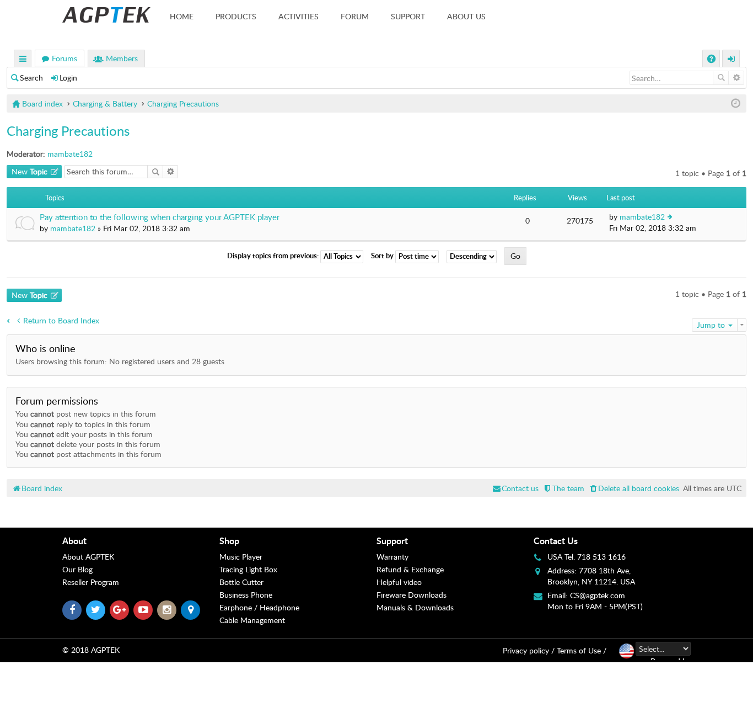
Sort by (383, 255)
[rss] (190, 610)
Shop (229, 540)
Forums (64, 58)
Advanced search (736, 77)
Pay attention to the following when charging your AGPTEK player (159, 217)
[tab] (140, 541)
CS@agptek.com (597, 595)
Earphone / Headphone (259, 607)
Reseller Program (90, 582)
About (74, 540)
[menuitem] (633, 488)
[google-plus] (119, 610)
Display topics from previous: (273, 255)
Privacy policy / (529, 650)
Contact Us (556, 540)
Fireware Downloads (411, 594)
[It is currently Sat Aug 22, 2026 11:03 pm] (735, 103)
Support (408, 16)
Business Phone (245, 594)
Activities (298, 16)
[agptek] (106, 15)
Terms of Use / (581, 650)
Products (236, 16)
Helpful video (399, 582)
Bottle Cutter (241, 582)
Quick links (23, 60)
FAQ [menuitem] (712, 60)
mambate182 (70, 153)
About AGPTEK (88, 556)
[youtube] (143, 610)
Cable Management (252, 620)
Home (181, 16)
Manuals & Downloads (415, 607)
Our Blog (77, 569)
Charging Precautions (68, 130)
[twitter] (95, 610)
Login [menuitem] (731, 60)
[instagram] (166, 610)
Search (31, 77)
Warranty (392, 556)
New (29, 171)
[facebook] (72, 610)
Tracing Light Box (248, 569)
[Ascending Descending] (474, 256)
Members (122, 58)
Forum (355, 16)
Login (68, 77)
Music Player (240, 556)
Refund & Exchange (410, 569)
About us (466, 16)
